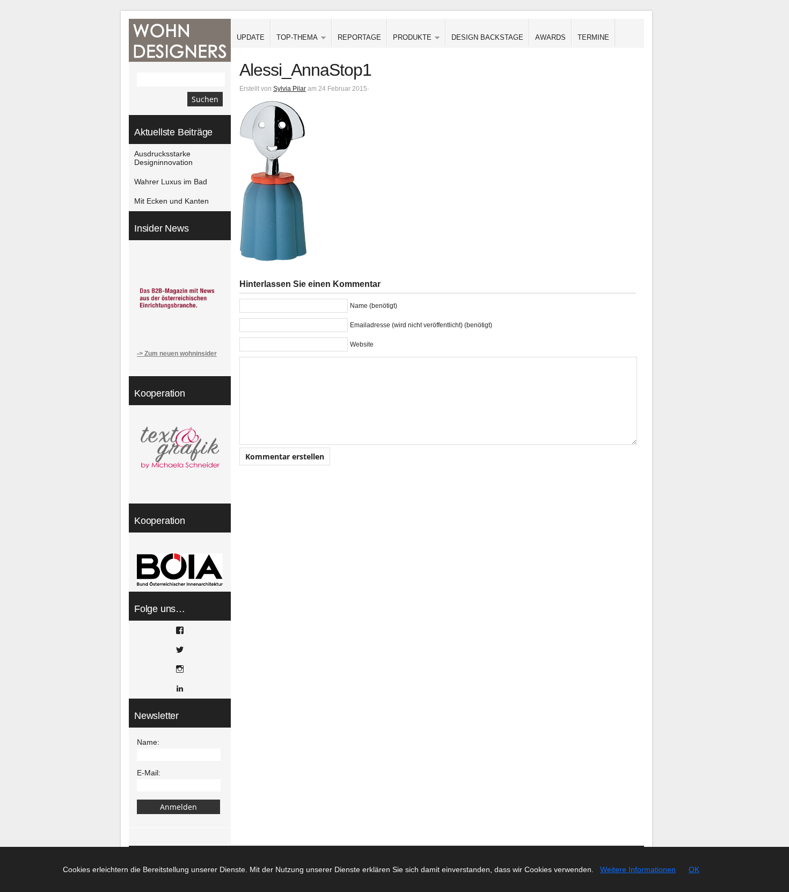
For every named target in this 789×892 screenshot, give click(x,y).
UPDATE (251, 37)
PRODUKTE (409, 37)
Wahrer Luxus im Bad (170, 181)
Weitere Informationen (638, 869)
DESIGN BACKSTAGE (487, 37)
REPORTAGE (359, 37)
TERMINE (593, 37)
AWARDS (550, 37)
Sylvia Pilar (289, 88)
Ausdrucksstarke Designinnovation (163, 158)
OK (694, 869)
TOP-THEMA (294, 37)
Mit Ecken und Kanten (171, 201)
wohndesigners (180, 40)
